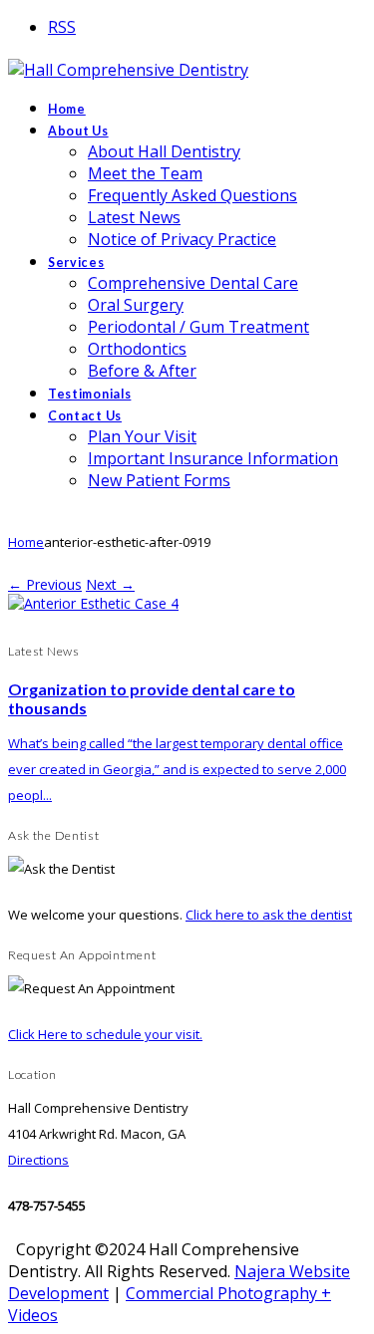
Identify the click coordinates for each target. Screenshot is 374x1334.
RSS (62, 27)
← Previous (45, 584)
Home (26, 542)
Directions (38, 1160)
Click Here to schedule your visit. (105, 1034)
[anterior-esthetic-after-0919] (93, 603)
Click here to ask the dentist (269, 915)
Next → (110, 584)
